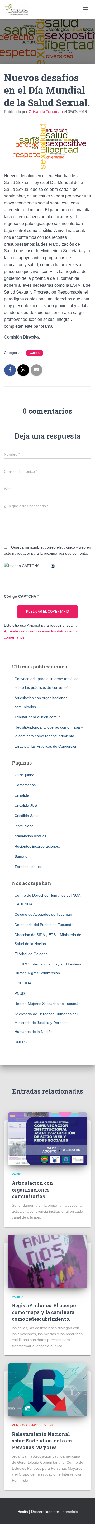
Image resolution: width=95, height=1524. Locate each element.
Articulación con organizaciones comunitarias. (32, 1189)
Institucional (24, 826)
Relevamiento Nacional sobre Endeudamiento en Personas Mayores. (42, 1440)
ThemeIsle (69, 1511)
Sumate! (21, 856)
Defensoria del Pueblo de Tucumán (44, 925)
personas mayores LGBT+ (34, 1425)
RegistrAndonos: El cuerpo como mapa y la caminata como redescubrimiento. (44, 1312)
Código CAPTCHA (20, 596)
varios (35, 353)
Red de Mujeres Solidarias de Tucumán (47, 1003)
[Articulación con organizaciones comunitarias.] (47, 1138)
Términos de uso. (29, 867)
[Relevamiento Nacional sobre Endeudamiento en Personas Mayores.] (47, 1389)
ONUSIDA (23, 983)
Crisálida (22, 795)
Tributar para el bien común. (38, 717)
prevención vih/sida (31, 836)
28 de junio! (24, 775)
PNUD (20, 993)
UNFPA (21, 1042)
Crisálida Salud (27, 815)
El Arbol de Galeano (31, 954)
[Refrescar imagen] (53, 566)
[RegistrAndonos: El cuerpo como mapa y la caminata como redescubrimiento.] (47, 1261)
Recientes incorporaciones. (37, 846)
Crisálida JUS (26, 805)
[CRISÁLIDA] (18, 9)
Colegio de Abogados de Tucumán (43, 914)
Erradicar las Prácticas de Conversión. (46, 746)
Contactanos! (26, 785)
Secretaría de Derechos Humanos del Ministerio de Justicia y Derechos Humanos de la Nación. (46, 1023)
